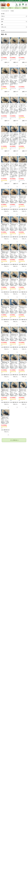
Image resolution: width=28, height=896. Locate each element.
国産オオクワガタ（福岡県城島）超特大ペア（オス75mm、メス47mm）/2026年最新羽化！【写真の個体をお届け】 (5, 365)
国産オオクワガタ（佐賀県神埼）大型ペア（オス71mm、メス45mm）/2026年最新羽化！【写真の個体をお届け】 (14, 227)
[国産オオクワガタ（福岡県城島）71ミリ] (5, 219)
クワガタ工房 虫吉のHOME (5, 10)
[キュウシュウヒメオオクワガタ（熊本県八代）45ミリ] (5, 40)
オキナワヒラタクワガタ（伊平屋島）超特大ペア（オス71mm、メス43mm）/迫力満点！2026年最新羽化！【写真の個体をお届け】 (23, 78)
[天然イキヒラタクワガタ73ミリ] (5, 100)
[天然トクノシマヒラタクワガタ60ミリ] (5, 71)
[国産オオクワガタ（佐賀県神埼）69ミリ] (5, 192)
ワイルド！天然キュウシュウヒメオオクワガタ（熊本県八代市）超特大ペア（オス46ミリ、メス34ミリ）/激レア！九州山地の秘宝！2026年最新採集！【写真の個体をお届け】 (14, 50)
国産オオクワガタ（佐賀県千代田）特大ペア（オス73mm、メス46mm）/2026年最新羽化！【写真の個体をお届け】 (5, 282)
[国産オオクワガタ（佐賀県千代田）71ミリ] (23, 192)
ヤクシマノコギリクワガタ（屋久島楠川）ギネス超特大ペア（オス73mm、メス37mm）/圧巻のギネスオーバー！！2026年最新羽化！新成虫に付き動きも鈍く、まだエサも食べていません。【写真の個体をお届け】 (14, 170)
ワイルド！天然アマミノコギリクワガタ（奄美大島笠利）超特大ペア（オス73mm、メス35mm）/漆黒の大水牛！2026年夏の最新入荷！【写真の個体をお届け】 (5, 138)
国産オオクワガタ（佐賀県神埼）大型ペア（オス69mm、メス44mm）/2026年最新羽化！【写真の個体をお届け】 (5, 199)
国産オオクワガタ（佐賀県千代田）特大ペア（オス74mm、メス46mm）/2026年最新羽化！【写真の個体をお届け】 (14, 309)
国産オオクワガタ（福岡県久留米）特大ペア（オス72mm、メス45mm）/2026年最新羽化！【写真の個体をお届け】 (5, 254)
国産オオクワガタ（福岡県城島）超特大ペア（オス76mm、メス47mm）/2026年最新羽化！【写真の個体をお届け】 (22, 365)
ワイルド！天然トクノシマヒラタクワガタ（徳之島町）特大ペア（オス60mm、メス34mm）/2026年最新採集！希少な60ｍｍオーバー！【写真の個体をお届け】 (5, 80)
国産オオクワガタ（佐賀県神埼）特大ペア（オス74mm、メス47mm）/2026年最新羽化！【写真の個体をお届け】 (22, 309)
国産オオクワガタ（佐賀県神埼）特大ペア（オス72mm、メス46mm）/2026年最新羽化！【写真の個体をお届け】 (22, 254)
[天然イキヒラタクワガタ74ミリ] (14, 100)
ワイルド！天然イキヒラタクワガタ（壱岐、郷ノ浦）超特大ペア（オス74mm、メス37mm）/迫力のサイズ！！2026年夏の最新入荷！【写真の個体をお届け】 (14, 109)
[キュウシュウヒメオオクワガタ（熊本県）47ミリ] (23, 40)
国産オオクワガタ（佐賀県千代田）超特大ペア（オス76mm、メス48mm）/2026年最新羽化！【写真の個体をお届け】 (14, 365)
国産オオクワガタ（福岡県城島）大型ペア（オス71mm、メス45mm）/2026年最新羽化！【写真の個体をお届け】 (5, 227)
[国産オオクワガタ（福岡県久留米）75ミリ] (23, 330)
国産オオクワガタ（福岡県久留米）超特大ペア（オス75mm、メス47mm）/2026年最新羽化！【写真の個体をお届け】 (22, 337)
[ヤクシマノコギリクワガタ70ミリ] (5, 159)
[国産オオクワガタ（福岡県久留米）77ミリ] (5, 412)
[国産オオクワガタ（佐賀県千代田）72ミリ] (23, 219)
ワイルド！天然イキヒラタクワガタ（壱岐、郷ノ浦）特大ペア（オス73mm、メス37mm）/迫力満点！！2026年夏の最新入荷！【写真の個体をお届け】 (5, 108)
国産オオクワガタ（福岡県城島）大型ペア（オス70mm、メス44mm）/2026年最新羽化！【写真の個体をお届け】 (14, 199)
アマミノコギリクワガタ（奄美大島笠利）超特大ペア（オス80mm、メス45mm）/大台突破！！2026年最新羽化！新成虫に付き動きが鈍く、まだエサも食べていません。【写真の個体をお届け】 (14, 138)
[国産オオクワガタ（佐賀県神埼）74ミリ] (23, 302)
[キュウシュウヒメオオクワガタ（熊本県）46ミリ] (14, 40)
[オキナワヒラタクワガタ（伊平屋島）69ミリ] (14, 71)
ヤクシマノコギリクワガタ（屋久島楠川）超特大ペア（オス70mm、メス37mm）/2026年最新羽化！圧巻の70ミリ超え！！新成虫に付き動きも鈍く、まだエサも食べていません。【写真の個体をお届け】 (5, 169)
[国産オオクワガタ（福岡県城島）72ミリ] (14, 247)
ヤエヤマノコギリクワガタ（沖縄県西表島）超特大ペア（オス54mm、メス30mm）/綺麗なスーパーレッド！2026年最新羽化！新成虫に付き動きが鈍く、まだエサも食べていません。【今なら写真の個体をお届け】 (23, 170)
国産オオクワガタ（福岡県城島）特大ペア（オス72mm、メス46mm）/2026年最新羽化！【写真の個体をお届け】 (14, 254)
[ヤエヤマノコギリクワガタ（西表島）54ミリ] (23, 159)
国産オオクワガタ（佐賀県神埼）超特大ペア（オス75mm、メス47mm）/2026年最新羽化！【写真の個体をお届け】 (14, 337)
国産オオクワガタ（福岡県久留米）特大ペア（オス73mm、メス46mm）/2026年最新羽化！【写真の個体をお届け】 (22, 282)
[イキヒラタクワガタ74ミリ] (23, 100)
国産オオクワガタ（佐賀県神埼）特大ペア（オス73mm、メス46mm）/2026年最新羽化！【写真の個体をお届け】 (5, 309)
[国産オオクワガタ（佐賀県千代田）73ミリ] (5, 274)
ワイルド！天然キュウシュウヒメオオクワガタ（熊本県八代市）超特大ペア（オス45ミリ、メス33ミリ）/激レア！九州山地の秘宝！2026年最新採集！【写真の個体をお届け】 (5, 50)
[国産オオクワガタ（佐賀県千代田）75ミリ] (5, 330)
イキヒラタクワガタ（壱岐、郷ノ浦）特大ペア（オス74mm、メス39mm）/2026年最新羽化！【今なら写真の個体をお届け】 (22, 107)
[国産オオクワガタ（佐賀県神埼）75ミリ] (14, 330)
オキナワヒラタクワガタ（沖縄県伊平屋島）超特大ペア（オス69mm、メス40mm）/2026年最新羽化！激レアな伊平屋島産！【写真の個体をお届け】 (14, 80)
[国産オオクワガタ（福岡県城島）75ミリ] (5, 357)
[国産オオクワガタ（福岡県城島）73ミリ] (14, 274)
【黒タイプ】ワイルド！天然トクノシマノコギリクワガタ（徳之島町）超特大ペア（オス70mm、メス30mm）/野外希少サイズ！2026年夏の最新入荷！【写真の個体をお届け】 (23, 138)
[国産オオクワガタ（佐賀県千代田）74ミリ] (14, 302)
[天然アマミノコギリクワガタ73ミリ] (5, 129)
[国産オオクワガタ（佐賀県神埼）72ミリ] (23, 247)
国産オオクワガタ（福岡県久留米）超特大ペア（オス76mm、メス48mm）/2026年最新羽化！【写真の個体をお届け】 (5, 392)
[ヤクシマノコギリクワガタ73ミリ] (14, 159)
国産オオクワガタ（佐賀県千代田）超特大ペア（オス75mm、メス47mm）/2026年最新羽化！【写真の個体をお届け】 (5, 337)
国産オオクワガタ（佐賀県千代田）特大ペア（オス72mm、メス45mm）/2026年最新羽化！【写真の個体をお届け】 (22, 227)
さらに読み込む (14, 440)
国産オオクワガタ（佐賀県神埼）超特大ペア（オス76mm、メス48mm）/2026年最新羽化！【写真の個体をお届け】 (14, 392)
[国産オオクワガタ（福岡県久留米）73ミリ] (23, 274)
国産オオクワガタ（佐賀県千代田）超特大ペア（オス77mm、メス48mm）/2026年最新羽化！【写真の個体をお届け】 (22, 392)
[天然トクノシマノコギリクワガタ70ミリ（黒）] (23, 129)
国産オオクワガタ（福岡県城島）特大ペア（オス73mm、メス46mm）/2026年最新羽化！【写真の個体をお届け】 (14, 282)
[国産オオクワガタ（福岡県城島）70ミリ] (14, 192)
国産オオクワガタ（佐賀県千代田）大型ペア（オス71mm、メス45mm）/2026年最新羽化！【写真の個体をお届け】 (22, 199)
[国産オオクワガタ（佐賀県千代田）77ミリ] (23, 385)
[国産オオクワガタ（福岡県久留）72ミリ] (5, 247)
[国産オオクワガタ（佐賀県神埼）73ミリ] (5, 302)
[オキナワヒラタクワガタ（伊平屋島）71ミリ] (23, 71)
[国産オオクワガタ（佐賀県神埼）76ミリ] (5, 385)
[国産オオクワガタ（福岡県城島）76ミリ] (23, 357)
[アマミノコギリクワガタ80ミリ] (14, 129)
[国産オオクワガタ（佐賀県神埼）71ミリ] (14, 219)
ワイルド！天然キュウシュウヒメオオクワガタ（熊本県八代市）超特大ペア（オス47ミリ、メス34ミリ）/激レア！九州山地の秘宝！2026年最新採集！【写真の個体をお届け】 (23, 50)
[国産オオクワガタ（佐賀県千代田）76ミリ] (14, 357)
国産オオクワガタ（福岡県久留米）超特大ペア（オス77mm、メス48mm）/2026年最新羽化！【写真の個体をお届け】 (5, 420)
